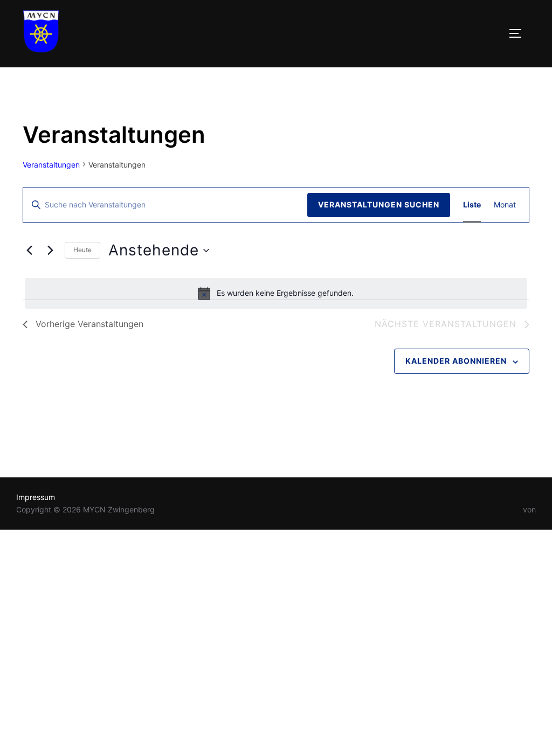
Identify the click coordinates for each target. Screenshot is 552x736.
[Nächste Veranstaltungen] (50, 250)
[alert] (276, 293)
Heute (82, 250)
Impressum (35, 497)
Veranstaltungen (51, 164)
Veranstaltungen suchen (378, 204)
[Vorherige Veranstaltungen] (29, 250)
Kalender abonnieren (456, 360)
